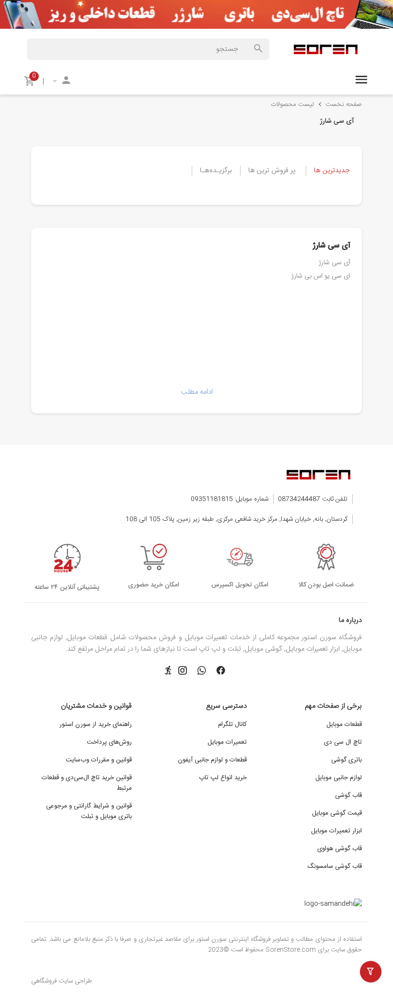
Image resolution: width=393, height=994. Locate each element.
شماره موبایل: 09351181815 (229, 499)
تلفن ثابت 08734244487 (312, 499)
